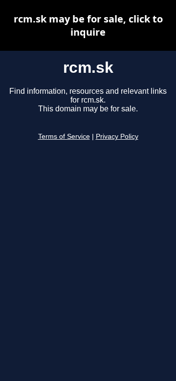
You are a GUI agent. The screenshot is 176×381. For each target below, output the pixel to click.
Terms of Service (64, 136)
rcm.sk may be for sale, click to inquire (88, 25)
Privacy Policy (117, 136)
